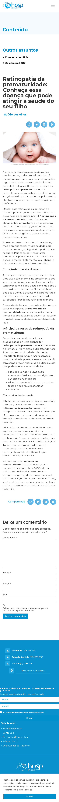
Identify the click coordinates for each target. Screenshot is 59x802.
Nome (7, 572)
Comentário (10, 537)
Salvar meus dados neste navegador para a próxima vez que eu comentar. (25, 609)
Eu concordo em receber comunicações (23, 712)
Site (5, 594)
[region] (29, 788)
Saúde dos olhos (15, 114)
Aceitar (29, 796)
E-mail (7, 583)
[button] (29, 124)
